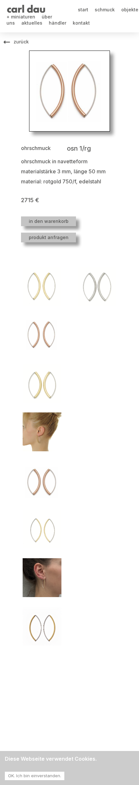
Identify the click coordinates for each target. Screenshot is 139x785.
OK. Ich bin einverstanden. (34, 775)
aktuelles (31, 23)
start (83, 9)
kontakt (81, 23)
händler (57, 23)
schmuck (105, 9)
